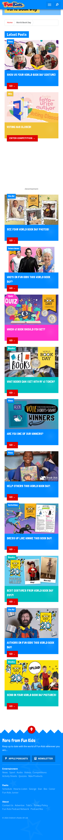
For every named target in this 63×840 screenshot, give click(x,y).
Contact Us (7, 805)
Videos (27, 772)
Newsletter (45, 758)
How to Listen (20, 789)
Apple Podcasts (18, 758)
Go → (12, 86)
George (32, 789)
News (5, 772)
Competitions (40, 772)
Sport (12, 772)
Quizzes (23, 776)
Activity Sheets (9, 776)
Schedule (7, 789)
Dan (40, 789)
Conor (52, 789)
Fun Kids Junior (10, 792)
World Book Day (23, 22)
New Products (35, 776)
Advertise (19, 805)
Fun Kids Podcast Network (15, 809)
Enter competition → (22, 138)
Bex (45, 789)
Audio (20, 772)
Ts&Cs (29, 805)
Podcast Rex (37, 809)
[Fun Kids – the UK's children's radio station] (15, 5)
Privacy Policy (41, 805)
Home (10, 22)
